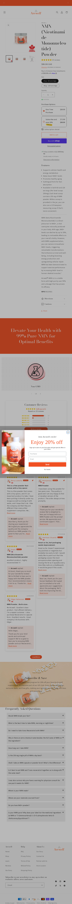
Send (47, 464)
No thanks (47, 469)
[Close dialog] (68, 432)
